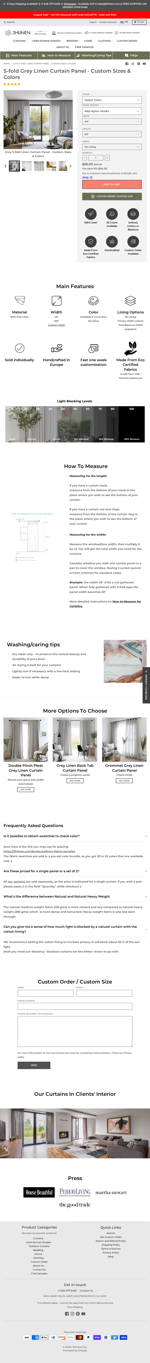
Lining (85, 141)
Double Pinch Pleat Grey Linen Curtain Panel (25, 770)
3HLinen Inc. (79, 1346)
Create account (108, 22)
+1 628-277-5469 (50, 3)
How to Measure (59, 55)
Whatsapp (70, 3)
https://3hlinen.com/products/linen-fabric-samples (39, 851)
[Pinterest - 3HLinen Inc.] (138, 64)
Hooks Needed (90, 105)
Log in (92, 22)
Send (34, 1065)
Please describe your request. (35, 1014)
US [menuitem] (126, 21)
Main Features (21, 55)
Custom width (56, 325)
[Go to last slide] (6, 166)
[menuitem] (14, 166)
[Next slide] (70, 166)
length (86, 129)
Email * (80, 987)
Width (85, 116)
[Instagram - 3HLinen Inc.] (132, 64)
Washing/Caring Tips (96, 55)
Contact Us (86, 1290)
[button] (12, 84)
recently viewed (146, 687)
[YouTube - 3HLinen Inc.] (144, 64)
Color (85, 94)
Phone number (26, 1001)
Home (7, 64)
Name (21, 987)
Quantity (87, 153)
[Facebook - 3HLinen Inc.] (127, 64)
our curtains (16, 881)
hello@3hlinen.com (108, 3)
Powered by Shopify (75, 1350)
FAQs (134, 55)
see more (25, 789)
